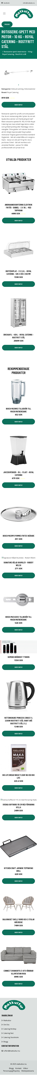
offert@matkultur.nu (29, 3)
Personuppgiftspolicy (11, 1071)
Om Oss (6, 1025)
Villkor (25, 1068)
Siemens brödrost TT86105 (18, 657)
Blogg (5, 1042)
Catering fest (8, 1033)
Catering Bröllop (9, 1029)
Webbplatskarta (27, 1071)
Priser (7, 24)
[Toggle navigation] (4, 13)
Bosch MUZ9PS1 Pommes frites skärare (18, 535)
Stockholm (6, 3)
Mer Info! (18, 105)
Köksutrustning (17, 89)
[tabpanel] (18, 71)
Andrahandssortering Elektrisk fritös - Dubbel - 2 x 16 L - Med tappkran (18, 207)
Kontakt (18, 1068)
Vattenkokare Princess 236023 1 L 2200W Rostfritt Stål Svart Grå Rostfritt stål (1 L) (18, 720)
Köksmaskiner (29, 89)
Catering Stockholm (11, 1037)
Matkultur (7, 1020)
